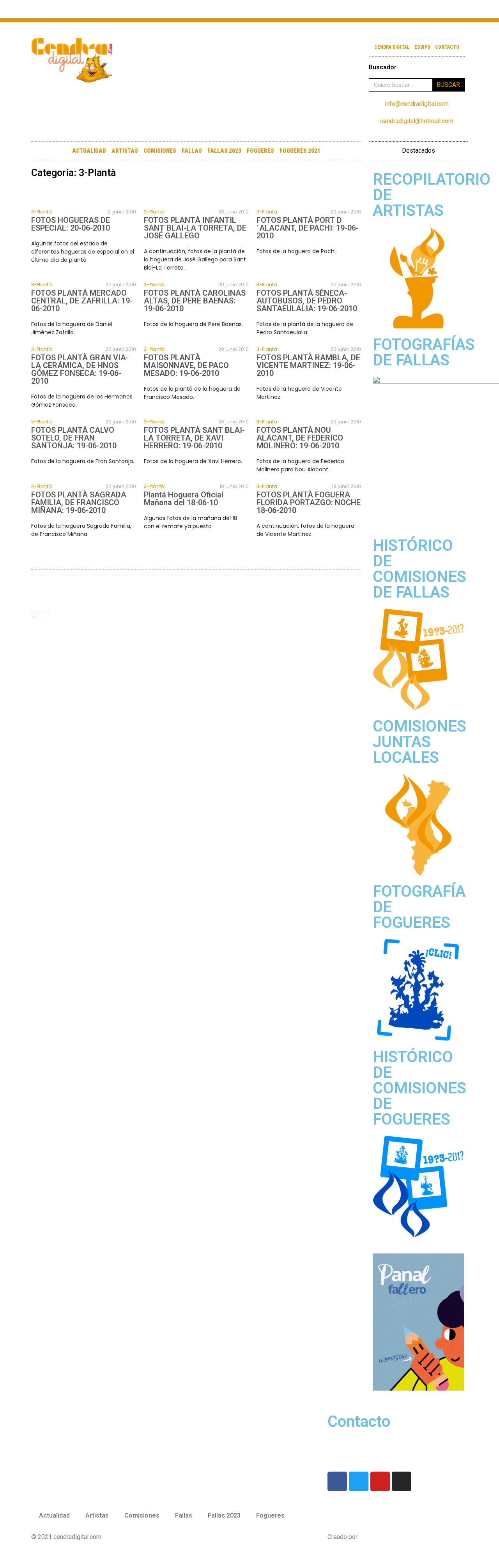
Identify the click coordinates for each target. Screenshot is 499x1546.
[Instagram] (443, 9)
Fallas (192, 150)
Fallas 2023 (224, 150)
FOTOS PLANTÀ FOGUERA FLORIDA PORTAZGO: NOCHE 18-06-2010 (309, 502)
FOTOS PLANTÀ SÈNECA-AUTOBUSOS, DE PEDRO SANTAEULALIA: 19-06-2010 (307, 300)
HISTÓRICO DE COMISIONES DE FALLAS (419, 568)
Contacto (447, 47)
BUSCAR (448, 84)
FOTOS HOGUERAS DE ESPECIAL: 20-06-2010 (70, 224)
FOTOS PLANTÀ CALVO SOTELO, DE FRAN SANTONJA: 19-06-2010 (74, 437)
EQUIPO (422, 47)
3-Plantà (41, 211)
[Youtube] (428, 9)
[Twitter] (413, 9)
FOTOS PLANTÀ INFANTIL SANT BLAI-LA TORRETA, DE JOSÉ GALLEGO (195, 227)
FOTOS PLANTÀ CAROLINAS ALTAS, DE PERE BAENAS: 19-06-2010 (195, 300)
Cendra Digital (392, 47)
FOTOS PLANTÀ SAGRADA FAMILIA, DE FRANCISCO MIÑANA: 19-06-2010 (78, 502)
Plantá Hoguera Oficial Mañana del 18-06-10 (183, 498)
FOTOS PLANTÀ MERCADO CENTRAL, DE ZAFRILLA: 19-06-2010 (82, 300)
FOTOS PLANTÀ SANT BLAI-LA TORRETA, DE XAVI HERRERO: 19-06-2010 (194, 437)
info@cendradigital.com (417, 104)
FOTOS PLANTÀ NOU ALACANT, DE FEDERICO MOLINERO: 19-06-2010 (300, 437)
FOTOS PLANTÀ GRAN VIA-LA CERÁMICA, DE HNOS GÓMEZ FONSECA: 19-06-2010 (80, 369)
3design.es (374, 1537)
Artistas (124, 150)
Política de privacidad (208, 1537)
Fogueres (260, 150)
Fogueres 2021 (300, 150)
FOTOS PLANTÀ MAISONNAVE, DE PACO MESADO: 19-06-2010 (186, 365)
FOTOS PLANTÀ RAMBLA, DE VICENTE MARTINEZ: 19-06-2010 (308, 365)
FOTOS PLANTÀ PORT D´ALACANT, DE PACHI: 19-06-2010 (308, 227)
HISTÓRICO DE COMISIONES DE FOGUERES (419, 1088)
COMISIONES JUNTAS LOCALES (419, 742)
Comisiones (159, 150)
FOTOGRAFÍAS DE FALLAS (424, 352)
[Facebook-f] (398, 9)
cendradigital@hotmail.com (416, 121)
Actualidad (89, 150)
